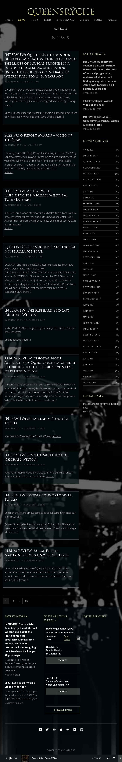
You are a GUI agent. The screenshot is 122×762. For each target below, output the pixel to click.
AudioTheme (68, 750)
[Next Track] (15, 758)
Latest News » (94, 53)
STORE (98, 20)
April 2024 (89, 149)
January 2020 (90, 209)
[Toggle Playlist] (114, 758)
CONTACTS (60, 29)
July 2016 (88, 358)
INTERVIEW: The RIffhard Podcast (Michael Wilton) (36, 312)
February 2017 (91, 323)
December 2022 (91, 161)
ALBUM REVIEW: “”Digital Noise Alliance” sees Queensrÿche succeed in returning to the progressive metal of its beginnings (40, 364)
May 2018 (88, 269)
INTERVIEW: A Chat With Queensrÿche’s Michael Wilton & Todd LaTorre (35, 195)
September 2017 (92, 299)
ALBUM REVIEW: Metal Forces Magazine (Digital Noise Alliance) (36, 553)
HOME (9, 20)
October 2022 (91, 173)
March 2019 (89, 239)
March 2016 (89, 382)
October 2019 (91, 215)
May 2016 (88, 370)
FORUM (112, 20)
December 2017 (91, 281)
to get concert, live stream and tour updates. (60, 630)
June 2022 (88, 197)
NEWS (21, 20)
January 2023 (90, 155)
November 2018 (91, 257)
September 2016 (92, 346)
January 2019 (90, 251)
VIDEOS (84, 20)
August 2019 (90, 227)
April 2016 (89, 376)
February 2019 (91, 245)
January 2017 (90, 328)
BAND (47, 20)
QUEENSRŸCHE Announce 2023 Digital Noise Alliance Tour (40, 249)
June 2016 (88, 364)
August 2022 (90, 185)
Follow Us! (88, 411)
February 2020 (91, 203)
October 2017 (91, 293)
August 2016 (90, 352)
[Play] (10, 758)
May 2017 (88, 317)
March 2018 (89, 275)
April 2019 (89, 233)
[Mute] (108, 758)
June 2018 (88, 263)
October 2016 (91, 340)
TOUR (34, 20)
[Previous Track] (5, 758)
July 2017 (88, 305)
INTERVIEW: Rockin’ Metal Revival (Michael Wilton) (36, 457)
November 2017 (91, 287)
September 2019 (92, 221)
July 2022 (88, 191)
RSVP (63, 668)
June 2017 (88, 311)
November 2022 (91, 167)
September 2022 (92, 179)
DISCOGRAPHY (65, 20)
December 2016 (91, 334)
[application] (61, 758)
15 (27, 601)
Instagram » (93, 396)
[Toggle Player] (120, 758)
